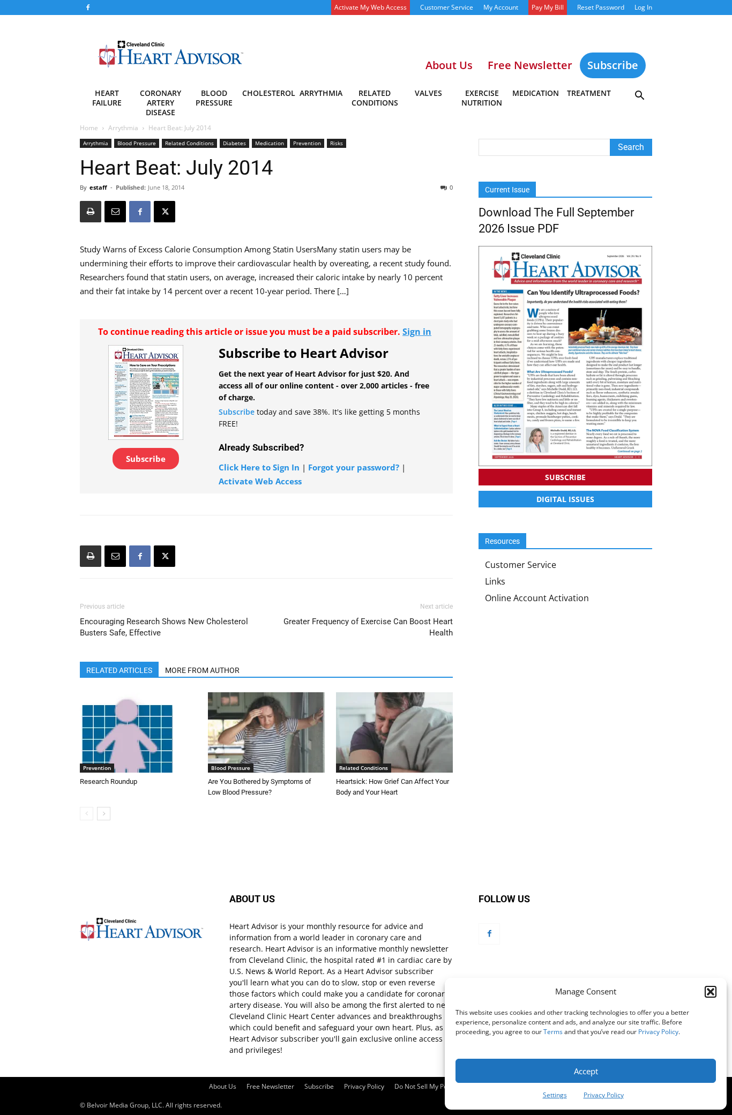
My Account (500, 7)
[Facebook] (88, 7)
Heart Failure (107, 98)
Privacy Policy (658, 1031)
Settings (555, 1094)
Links (495, 581)
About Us (222, 1086)
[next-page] (103, 813)
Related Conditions (375, 98)
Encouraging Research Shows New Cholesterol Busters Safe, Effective (164, 627)
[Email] (115, 211)
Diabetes (234, 143)
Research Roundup (108, 781)
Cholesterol (268, 93)
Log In (643, 7)
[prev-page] (86, 813)
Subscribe (612, 65)
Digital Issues (565, 499)
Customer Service (446, 7)
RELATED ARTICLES (119, 670)
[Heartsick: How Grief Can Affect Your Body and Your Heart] (394, 732)
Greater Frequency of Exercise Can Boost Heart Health (368, 627)
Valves (428, 93)
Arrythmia (321, 93)
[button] (710, 991)
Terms (553, 1031)
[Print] (90, 211)
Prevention (307, 143)
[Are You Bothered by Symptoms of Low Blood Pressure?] (266, 732)
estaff (98, 187)
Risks (336, 143)
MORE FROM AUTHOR (202, 670)
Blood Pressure (214, 98)
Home (89, 127)
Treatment (589, 93)
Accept (586, 1071)
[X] (164, 211)
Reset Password (600, 7)
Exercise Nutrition (481, 98)
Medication (535, 93)
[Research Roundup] (138, 732)
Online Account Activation (537, 598)
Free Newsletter (270, 1086)
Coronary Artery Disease (160, 99)
